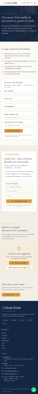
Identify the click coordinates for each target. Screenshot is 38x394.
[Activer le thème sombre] (31, 2)
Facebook (5, 320)
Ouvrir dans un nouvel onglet (18, 267)
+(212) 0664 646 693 (10, 368)
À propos (4, 335)
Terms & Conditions (7, 391)
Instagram (14, 320)
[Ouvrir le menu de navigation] (34, 2)
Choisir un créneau (20, 263)
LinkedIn (30, 320)
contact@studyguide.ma (11, 371)
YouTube (22, 320)
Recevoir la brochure (13, 131)
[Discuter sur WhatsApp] (33, 389)
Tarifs (3, 348)
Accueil (4, 333)
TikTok (4, 323)
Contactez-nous (9, 294)
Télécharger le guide (20, 201)
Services (4, 338)
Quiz (3, 345)
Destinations (5, 340)
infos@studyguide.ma (10, 374)
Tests (3, 343)
